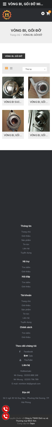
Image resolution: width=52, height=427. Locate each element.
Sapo (32, 423)
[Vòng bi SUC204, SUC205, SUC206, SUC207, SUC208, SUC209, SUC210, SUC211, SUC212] (13, 87)
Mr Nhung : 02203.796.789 (26, 379)
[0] (47, 14)
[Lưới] (7, 68)
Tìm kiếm (26, 267)
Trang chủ (26, 232)
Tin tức (26, 244)
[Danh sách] (12, 68)
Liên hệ (26, 248)
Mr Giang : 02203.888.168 (26, 375)
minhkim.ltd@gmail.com (29, 383)
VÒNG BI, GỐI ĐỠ (13, 56)
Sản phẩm (26, 240)
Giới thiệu (26, 236)
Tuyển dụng (26, 253)
